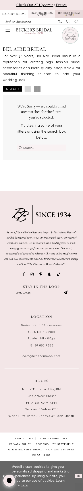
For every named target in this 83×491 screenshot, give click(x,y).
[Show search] (68, 21)
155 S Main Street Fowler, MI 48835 (41, 335)
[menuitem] (18, 21)
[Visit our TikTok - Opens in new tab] (58, 274)
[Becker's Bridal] (34, 31)
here (24, 485)
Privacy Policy (20, 444)
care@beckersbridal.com (41, 356)
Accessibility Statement (55, 444)
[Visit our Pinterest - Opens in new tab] (40, 274)
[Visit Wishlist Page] (76, 21)
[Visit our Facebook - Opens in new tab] (24, 274)
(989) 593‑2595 (41, 345)
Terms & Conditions (52, 438)
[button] (7, 31)
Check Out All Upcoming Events (41, 5)
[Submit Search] (19, 148)
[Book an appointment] (70, 35)
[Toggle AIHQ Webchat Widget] (9, 481)
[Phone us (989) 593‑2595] (60, 21)
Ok (79, 476)
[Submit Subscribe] (65, 293)
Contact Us (24, 438)
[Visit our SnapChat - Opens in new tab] (49, 274)
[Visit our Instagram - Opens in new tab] (32, 274)
